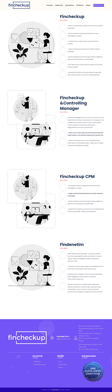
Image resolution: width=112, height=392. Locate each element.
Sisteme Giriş (98, 5)
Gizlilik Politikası (62, 364)
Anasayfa (49, 5)
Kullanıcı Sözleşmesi (40, 364)
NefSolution (55, 390)
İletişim (88, 5)
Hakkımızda (59, 5)
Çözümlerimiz (69, 5)
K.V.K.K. (60, 361)
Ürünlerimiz (79, 5)
